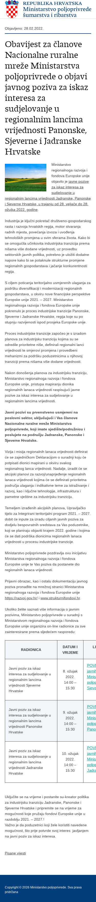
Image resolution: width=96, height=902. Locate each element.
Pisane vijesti (15, 853)
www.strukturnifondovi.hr (60, 598)
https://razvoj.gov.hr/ (21, 598)
